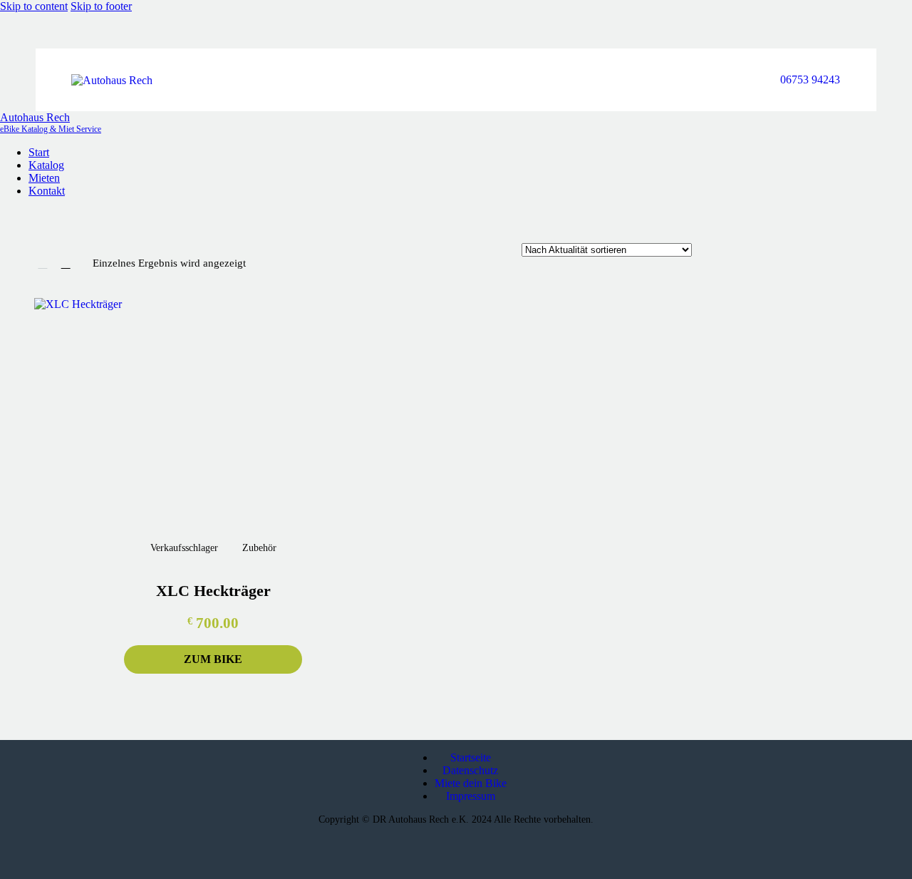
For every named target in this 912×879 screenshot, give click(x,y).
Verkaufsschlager (184, 548)
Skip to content (34, 6)
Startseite (470, 757)
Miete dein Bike (471, 783)
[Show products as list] (65, 263)
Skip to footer (101, 6)
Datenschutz (470, 770)
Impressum (470, 796)
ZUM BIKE (213, 659)
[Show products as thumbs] (42, 263)
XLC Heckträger (213, 591)
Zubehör (259, 548)
